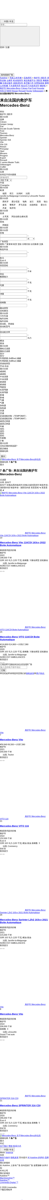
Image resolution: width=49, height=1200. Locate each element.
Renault (22, 91)
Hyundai (40, 88)
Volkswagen (38, 91)
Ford (34, 88)
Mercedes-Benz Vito (11, 739)
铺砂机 (43, 86)
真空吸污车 (29, 83)
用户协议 (40, 673)
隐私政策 (30, 673)
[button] (24, 61)
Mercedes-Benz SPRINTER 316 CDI (20, 1105)
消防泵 (39, 80)
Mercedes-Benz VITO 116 (14, 826)
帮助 (11, 1146)
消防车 (43, 78)
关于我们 (4, 1146)
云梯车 (10, 80)
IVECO (3, 91)
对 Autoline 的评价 (36, 1157)
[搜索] (20, 36)
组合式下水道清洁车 (30, 86)
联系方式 (17, 1146)
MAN (9, 91)
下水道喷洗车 (15, 86)
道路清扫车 (18, 83)
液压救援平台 (30, 80)
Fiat (30, 88)
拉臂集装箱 (39, 83)
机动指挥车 (18, 80)
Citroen (24, 88)
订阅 (3, 670)
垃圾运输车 (8, 83)
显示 (3, 456)
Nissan (15, 91)
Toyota (29, 91)
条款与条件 (5, 1157)
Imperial (9, 1152)
